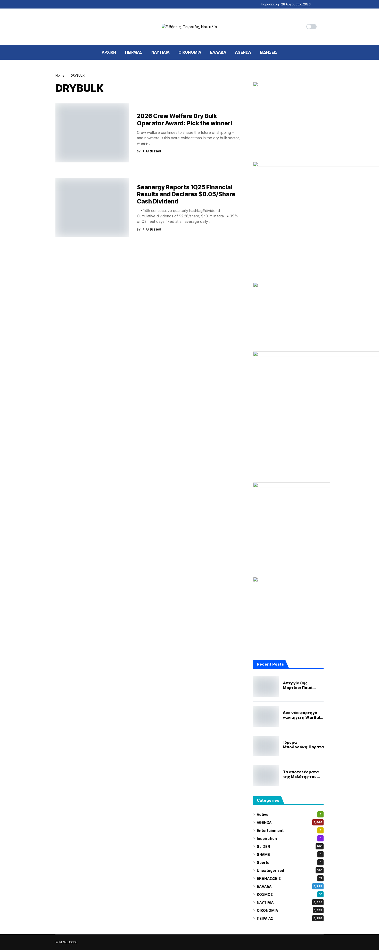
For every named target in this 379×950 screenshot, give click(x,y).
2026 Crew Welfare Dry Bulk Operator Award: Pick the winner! (185, 119)
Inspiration (289, 838)
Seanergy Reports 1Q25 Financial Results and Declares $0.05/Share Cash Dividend (186, 194)
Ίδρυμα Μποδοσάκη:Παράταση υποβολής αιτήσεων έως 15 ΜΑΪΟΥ (306, 744)
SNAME (289, 854)
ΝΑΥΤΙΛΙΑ (289, 902)
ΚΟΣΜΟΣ (289, 894)
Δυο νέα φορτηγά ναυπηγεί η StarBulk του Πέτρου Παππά (302, 715)
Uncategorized (289, 870)
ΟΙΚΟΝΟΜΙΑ (289, 910)
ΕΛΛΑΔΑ (289, 886)
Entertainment (289, 830)
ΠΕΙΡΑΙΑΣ (289, 918)
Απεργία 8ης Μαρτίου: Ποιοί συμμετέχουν (297, 685)
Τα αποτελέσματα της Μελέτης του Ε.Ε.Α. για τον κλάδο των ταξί (302, 774)
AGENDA (289, 822)
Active (289, 814)
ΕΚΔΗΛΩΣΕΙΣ (289, 878)
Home (59, 75)
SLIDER (289, 846)
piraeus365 (152, 151)
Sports (289, 862)
